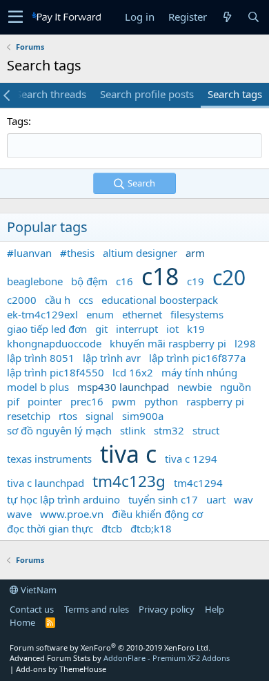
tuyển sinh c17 (163, 499)
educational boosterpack (159, 300)
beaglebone (35, 281)
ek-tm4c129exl (42, 314)
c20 (229, 277)
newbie (194, 387)
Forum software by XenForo (110, 647)
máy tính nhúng (199, 372)
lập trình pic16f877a (197, 358)
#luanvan (29, 253)
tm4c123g (129, 481)
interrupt (137, 329)
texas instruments (49, 459)
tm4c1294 (198, 483)
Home (22, 622)
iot (172, 329)
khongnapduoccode (54, 343)
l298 (245, 343)
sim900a (142, 416)
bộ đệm (89, 281)
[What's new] (227, 17)
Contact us (32, 609)
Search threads (51, 94)
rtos (68, 416)
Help (214, 609)
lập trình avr (112, 358)
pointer (45, 401)
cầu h (57, 300)
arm (195, 253)
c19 (195, 281)
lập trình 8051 (40, 358)
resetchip (28, 416)
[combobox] (134, 145)
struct (205, 430)
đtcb (111, 528)
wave (19, 514)
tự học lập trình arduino (63, 499)
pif (13, 401)
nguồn (235, 387)
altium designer (140, 253)
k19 (196, 329)
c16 (124, 281)
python (161, 401)
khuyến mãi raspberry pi (168, 343)
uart (216, 499)
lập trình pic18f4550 (55, 372)
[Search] (253, 17)
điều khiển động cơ (157, 514)
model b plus (38, 387)
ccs (86, 300)
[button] (15, 17)
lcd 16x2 (132, 372)
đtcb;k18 (151, 528)
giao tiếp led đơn (47, 329)
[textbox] (134, 145)
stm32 (169, 430)
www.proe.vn (71, 514)
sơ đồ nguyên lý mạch (59, 430)
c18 (160, 276)
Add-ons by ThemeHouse (61, 669)
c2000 (22, 300)
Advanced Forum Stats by (120, 658)
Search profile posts (147, 94)
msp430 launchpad (123, 387)
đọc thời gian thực (50, 528)
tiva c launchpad (45, 483)
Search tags (235, 94)
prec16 (86, 401)
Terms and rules (96, 609)
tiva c (128, 454)
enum (100, 314)
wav (243, 499)
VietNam (38, 590)
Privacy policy (167, 609)
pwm (124, 401)
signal (100, 416)
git (101, 329)
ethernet (142, 314)
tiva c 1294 (191, 459)
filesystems (196, 314)
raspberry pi (215, 401)
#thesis (77, 253)
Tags (17, 121)
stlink (133, 430)
